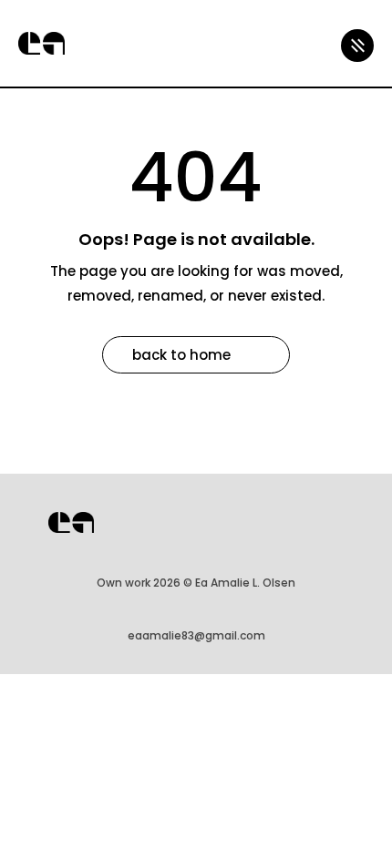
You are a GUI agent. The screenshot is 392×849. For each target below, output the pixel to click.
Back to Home (181, 354)
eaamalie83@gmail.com (196, 635)
